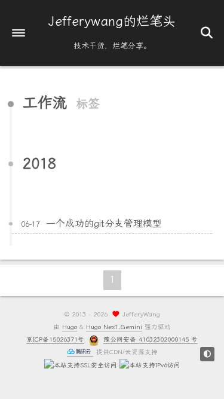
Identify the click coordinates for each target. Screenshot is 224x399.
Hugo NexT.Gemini (114, 327)
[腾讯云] (80, 352)
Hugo (69, 327)
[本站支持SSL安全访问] (80, 364)
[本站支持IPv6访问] (149, 364)
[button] (18, 32)
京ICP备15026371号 (55, 339)
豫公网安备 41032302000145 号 (150, 339)
